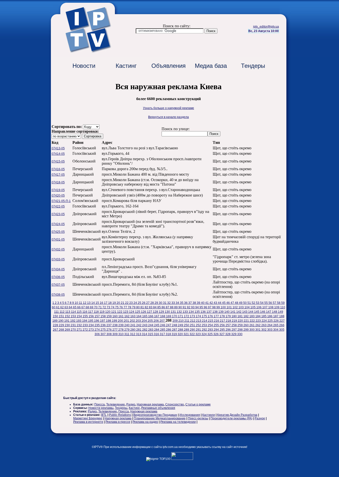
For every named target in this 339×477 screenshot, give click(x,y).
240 (127, 325)
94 (197, 307)
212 (193, 320)
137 (209, 312)
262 (258, 325)
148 (275, 312)
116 (85, 312)
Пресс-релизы (198, 418)
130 (168, 312)
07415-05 (58, 161)
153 (74, 316)
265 (276, 325)
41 (207, 303)
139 (221, 312)
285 (163, 329)
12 (85, 303)
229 (62, 325)
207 (163, 320)
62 (62, 307)
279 (127, 329)
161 (121, 316)
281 (139, 329)
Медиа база (211, 65)
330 (239, 334)
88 (172, 307)
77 (126, 307)
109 (277, 307)
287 (175, 329)
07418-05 (58, 182)
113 (68, 312)
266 (281, 325)
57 (275, 303)
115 (79, 312)
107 (265, 307)
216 (217, 320)
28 (152, 303)
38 (195, 303)
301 (258, 329)
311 (127, 334)
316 (157, 334)
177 (217, 316)
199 (115, 320)
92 (189, 307)
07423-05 (58, 214)
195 (91, 320)
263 (264, 325)
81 (142, 307)
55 (266, 303)
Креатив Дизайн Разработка (237, 415)
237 (109, 325)
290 (193, 329)
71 (100, 307)
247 (169, 325)
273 (92, 329)
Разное (260, 418)
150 (56, 316)
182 (246, 316)
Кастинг (126, 65)
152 (68, 316)
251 (193, 325)
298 (240, 329)
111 (57, 312)
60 (54, 307)
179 (229, 316)
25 (140, 303)
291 (199, 329)
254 (211, 325)
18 (110, 303)
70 (96, 307)
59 (283, 303)
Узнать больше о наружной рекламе (168, 108)
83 (151, 307)
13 (89, 303)
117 (91, 312)
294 (217, 329)
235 (98, 325)
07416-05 (58, 169)
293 (211, 329)
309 (115, 334)
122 (120, 312)
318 (169, 334)
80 (138, 307)
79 (134, 307)
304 (276, 329)
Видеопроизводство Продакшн (155, 415)
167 (157, 316)
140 (227, 312)
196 (97, 320)
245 (157, 325)
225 (270, 320)
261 (252, 325)
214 (205, 320)
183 (252, 316)
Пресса (99, 404)
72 (104, 307)
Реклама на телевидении (178, 422)
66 (79, 307)
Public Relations (120, 415)
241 (133, 325)
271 (80, 329)
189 (55, 320)
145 (257, 312)
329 (234, 334)
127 (150, 312)
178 (223, 316)
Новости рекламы (100, 408)
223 (259, 320)
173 (193, 316)
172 (187, 316)
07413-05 (58, 148)
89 (176, 307)
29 (157, 303)
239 (121, 325)
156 (92, 316)
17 (106, 303)
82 (147, 307)
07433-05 (58, 259)
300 (252, 329)
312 (133, 334)
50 (245, 303)
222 (253, 320)
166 (151, 316)
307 (103, 334)
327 (222, 334)
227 (282, 320)
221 (247, 320)
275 (103, 329)
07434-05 (58, 269)
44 (220, 303)
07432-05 (58, 249)
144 (251, 312)
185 (264, 316)
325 (210, 334)
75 (117, 307)
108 (271, 307)
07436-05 (58, 277)
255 (217, 325)
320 (181, 334)
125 (138, 312)
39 (199, 303)
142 (239, 312)
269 (68, 329)
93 (193, 307)
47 (233, 303)
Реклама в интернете (88, 422)
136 (203, 312)
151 (62, 316)
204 (145, 320)
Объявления (168, 65)
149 (280, 312)
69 (92, 307)
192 (73, 320)
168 (163, 316)
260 (246, 325)
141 (233, 312)
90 (180, 307)
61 (58, 307)
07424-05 (58, 224)
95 (202, 307)
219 (235, 320)
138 (215, 312)
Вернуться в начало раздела (168, 117)
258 (234, 325)
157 (98, 316)
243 (145, 325)
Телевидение (115, 404)
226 (276, 320)
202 (133, 320)
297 (234, 329)
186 (270, 316)
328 (228, 334)
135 (198, 312)
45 (224, 303)
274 (98, 329)
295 (223, 329)
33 (173, 303)
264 (270, 325)
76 (121, 307)
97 (210, 307)
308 (109, 334)
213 (199, 320)
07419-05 (58, 190)
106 (259, 307)
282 (145, 329)
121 (114, 312)
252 (199, 325)
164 (139, 316)
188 (281, 316)
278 (121, 329)
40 (203, 303)
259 (240, 325)
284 (157, 329)
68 (88, 307)
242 (139, 325)
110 (282, 307)
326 (216, 334)
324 (204, 334)
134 (192, 312)
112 (62, 312)
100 (224, 307)
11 (81, 303)
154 (80, 316)
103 (241, 307)
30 (161, 303)
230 (68, 325)
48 (237, 303)
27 (148, 303)
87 (168, 307)
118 (97, 312)
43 (216, 303)
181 (240, 316)
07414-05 (58, 154)
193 (79, 320)
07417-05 (58, 174)
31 (165, 303)
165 (145, 316)
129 (162, 312)
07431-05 (58, 239)
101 (230, 307)
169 (169, 316)
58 (279, 303)
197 (103, 320)
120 (108, 312)
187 (276, 316)
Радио (130, 404)
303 (270, 329)
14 (93, 303)
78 (130, 307)
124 (132, 312)
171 (181, 316)
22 (127, 303)
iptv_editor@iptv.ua (266, 26)
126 (144, 312)
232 (80, 325)
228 (56, 325)
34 (178, 303)
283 (151, 329)
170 (175, 316)
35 (182, 303)
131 (174, 312)
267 (56, 329)
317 (163, 334)
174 (199, 316)
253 (205, 325)
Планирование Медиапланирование (160, 418)
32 (169, 303)
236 (103, 325)
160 (115, 316)
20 (119, 303)
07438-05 (58, 294)
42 (211, 303)
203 (139, 320)
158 (103, 316)
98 (214, 307)
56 (271, 303)
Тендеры (253, 65)
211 (187, 320)
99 (218, 307)
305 (281, 329)
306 (98, 334)
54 (262, 303)
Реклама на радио (145, 422)
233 (86, 325)
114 (74, 312)
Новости (83, 65)
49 (241, 303)
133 (186, 312)
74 (113, 307)
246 (163, 325)
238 (115, 325)
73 (109, 307)
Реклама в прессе (117, 422)
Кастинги (208, 415)
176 (211, 316)
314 (145, 334)
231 (74, 325)
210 (181, 320)
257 (229, 325)
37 (190, 303)
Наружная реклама (150, 404)
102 (235, 307)
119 (102, 312)
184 (258, 316)
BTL (104, 415)
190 (61, 320)
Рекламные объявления (158, 408)
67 (83, 307)
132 (180, 312)
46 (228, 303)
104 (247, 307)
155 (86, 316)
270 (74, 329)
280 (133, 329)
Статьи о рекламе (198, 404)
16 (102, 303)
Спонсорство (174, 404)
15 (98, 303)
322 (193, 334)
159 (109, 316)
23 (131, 303)
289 (187, 329)
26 (144, 303)
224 (265, 320)
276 (109, 329)
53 (258, 303)
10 (77, 303)
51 (249, 303)
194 (85, 320)
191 (67, 320)
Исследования (189, 415)
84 (155, 307)
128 (156, 312)
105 (253, 307)
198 (109, 320)
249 (181, 325)
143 (245, 312)
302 (264, 329)
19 (114, 303)
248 (175, 325)
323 (199, 334)
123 (126, 312)
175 (205, 316)
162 (127, 316)
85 (159, 307)
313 (139, 334)
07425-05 (58, 232)
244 (151, 325)
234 (92, 325)
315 (151, 334)
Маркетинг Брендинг (87, 418)
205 (151, 320)
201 (127, 320)
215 (211, 320)
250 (187, 325)
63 (67, 307)
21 (123, 303)
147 (269, 312)
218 (229, 320)
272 (86, 329)
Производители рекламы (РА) (231, 418)
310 (121, 334)
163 (133, 316)
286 (169, 329)
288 (181, 329)
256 (223, 325)
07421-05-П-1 (61, 201)
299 (246, 329)
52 (254, 303)
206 (157, 320)
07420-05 (58, 195)
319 (175, 334)
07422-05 (58, 206)
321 (187, 334)
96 (206, 307)
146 (263, 312)
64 (71, 307)
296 (229, 329)
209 (175, 320)
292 (205, 329)
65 (75, 307)
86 (164, 307)
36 (186, 303)
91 (185, 307)
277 (115, 329)
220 (241, 320)
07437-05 (58, 284)
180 (234, 316)
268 (62, 329)
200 (121, 320)
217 (223, 320)
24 (136, 303)
